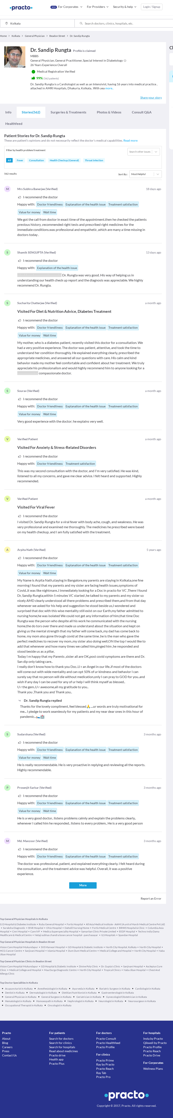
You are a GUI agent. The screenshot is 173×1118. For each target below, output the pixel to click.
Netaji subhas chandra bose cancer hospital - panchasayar (66, 935)
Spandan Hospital (128, 935)
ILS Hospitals (108, 935)
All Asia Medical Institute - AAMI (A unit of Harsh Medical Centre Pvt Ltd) (125, 924)
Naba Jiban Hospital (135, 970)
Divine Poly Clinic (88, 966)
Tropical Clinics (112, 970)
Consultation (36, 160)
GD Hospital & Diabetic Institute (85, 947)
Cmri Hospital (19, 931)
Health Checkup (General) (64, 160)
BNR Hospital (35, 927)
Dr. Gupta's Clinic (110, 966)
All (9, 160)
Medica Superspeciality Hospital (60, 931)
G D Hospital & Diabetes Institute (18, 924)
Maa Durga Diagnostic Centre (60, 970)
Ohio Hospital (54, 927)
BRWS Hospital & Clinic (132, 927)
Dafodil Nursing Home (77, 927)
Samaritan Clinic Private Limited (98, 931)
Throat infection (94, 160)
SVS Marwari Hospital (53, 947)
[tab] (8, 112)
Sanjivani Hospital (35, 950)
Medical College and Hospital (115, 950)
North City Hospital (150, 947)
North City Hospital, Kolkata (121, 947)
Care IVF (35, 931)
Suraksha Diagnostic (14, 927)
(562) (31, 112)
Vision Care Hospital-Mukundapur (19, 947)
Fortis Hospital (75, 924)
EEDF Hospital (127, 931)
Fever (20, 160)
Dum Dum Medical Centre (82, 950)
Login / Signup (151, 6)
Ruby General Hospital (51, 924)
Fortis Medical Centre (104, 927)
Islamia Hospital (56, 950)
